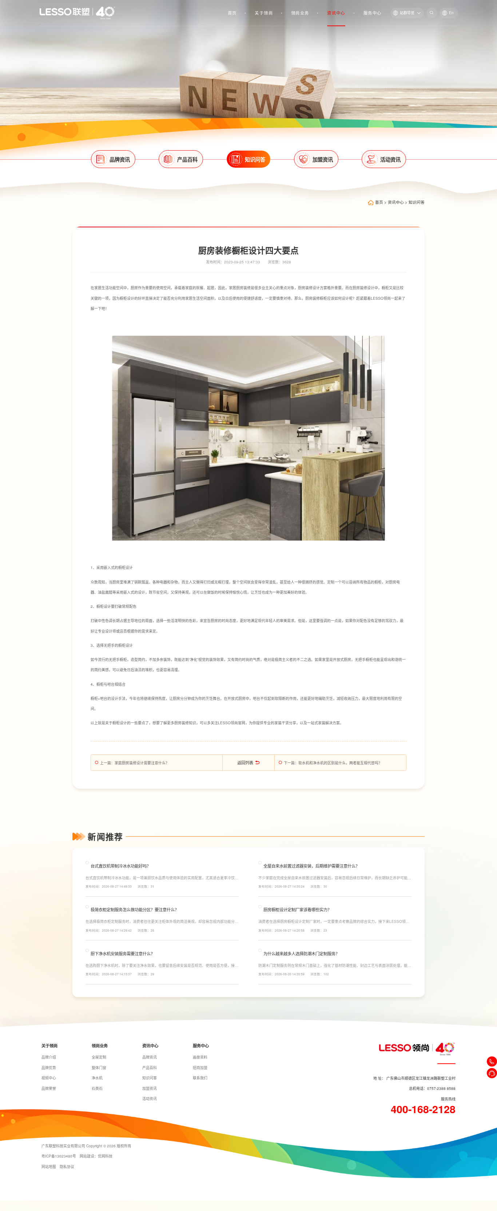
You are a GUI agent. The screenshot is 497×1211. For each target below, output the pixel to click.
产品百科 (149, 1067)
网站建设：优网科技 (96, 1156)
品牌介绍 (48, 1057)
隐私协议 (67, 1166)
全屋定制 (99, 1057)
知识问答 (417, 202)
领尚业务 (300, 13)
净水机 (97, 1077)
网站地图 (48, 1166)
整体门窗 (99, 1067)
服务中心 (372, 13)
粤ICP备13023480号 (58, 1156)
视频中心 (48, 1077)
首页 (232, 13)
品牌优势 (48, 1067)
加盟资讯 (149, 1088)
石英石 (97, 1088)
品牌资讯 (149, 1057)
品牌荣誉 (48, 1088)
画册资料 (200, 1057)
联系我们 (200, 1077)
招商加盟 (200, 1067)
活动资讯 (149, 1098)
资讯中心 (336, 13)
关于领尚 (264, 13)
